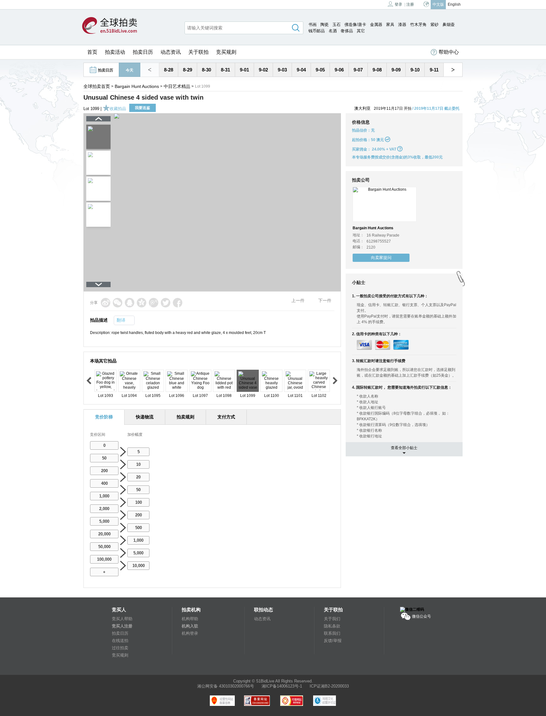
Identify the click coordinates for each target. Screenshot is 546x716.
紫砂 (434, 24)
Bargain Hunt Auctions (137, 86)
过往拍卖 (120, 647)
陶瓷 (324, 24)
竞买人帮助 (122, 618)
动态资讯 (171, 52)
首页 (92, 52)
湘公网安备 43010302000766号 (225, 686)
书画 (312, 24)
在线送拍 (120, 640)
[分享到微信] (117, 302)
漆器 (402, 24)
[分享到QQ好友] (129, 302)
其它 (361, 30)
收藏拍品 (118, 108)
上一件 (298, 300)
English (454, 4)
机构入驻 (190, 626)
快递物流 (145, 416)
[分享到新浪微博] (105, 302)
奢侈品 (347, 30)
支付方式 (226, 416)
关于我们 (332, 618)
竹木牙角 (418, 24)
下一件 (324, 300)
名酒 (333, 30)
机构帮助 (190, 618)
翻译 (121, 320)
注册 (410, 4)
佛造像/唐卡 (355, 24)
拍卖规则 (185, 416)
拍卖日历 (143, 52)
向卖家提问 (381, 257)
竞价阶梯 (104, 416)
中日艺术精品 (177, 86)
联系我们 (332, 633)
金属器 (376, 24)
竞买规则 (226, 52)
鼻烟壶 (448, 24)
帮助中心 (449, 52)
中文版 (438, 4)
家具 (390, 24)
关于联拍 (198, 52)
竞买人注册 (122, 626)
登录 (398, 4)
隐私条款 (332, 626)
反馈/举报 (333, 640)
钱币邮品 (316, 30)
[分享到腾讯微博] (153, 302)
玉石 (336, 24)
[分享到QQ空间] (141, 302)
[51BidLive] (109, 26)
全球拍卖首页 (96, 86)
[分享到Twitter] (165, 302)
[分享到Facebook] (177, 302)
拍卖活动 (115, 52)
